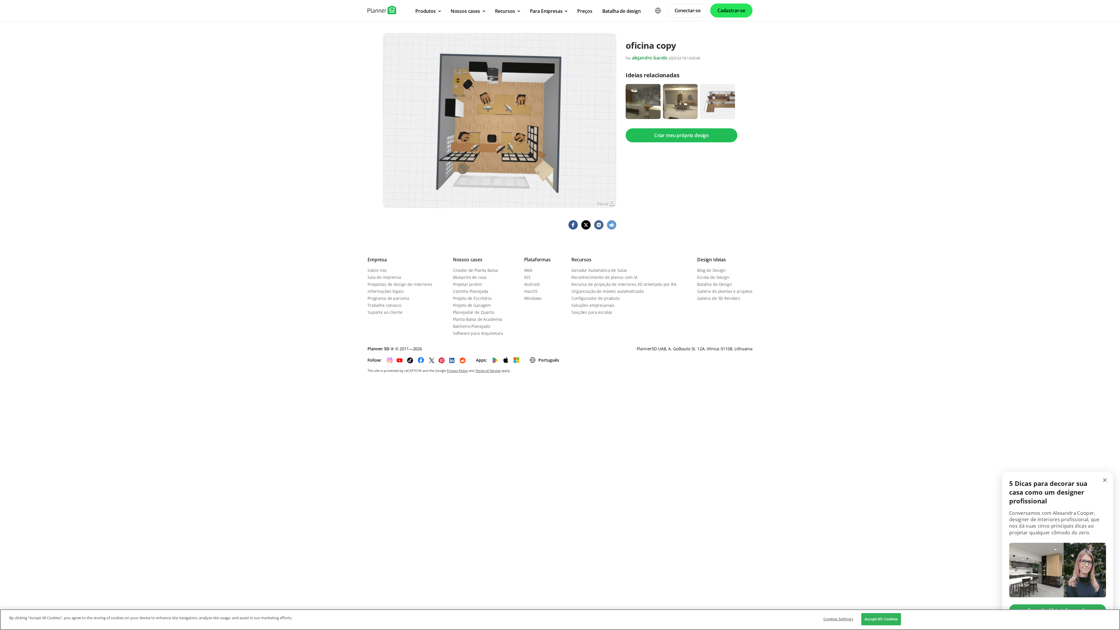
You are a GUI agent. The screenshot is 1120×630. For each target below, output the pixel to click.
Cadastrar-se (731, 10)
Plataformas (537, 259)
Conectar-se (688, 10)
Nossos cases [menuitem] (465, 11)
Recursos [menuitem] (505, 11)
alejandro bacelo (650, 58)
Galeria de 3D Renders (718, 298)
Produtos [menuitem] (425, 11)
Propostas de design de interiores (400, 284)
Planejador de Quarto (473, 312)
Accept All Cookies (881, 619)
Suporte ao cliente (385, 312)
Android (532, 284)
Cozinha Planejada (471, 291)
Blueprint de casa (470, 277)
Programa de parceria (388, 298)
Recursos (581, 259)
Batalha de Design (714, 284)
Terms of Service (488, 370)
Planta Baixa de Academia (478, 319)
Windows (533, 298)
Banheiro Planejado (471, 326)
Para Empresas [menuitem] (546, 11)
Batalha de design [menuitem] (621, 11)
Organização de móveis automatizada (607, 291)
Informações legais (385, 291)
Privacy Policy (457, 370)
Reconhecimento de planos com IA (604, 277)
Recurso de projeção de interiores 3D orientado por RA (623, 284)
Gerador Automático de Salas (599, 270)
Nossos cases (467, 259)
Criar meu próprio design (681, 135)
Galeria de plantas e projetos (724, 291)
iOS (527, 277)
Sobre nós (377, 270)
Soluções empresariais (593, 305)
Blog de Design (711, 270)
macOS (531, 291)
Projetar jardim (467, 284)
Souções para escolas (591, 312)
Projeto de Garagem (472, 305)
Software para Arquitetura (478, 333)
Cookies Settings (838, 619)
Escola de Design (713, 277)
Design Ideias (711, 259)
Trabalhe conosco (384, 305)
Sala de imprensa (384, 277)
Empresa (377, 259)
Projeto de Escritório (472, 298)
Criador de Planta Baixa (475, 270)
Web (528, 270)
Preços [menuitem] (584, 11)
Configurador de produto (595, 298)
